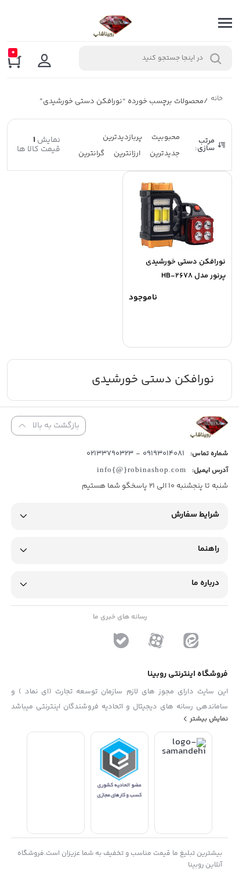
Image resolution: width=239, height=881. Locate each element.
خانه (217, 100)
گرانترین (91, 153)
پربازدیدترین (122, 137)
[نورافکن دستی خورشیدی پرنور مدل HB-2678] (177, 212)
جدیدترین (165, 153)
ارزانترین (127, 153)
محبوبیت (165, 137)
